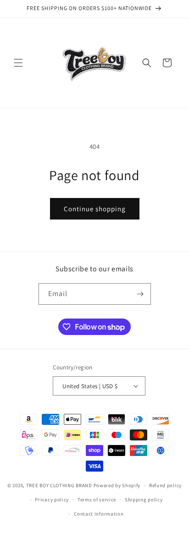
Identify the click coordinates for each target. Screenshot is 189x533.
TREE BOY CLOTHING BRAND (59, 485)
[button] (18, 63)
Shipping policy (144, 499)
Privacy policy (52, 499)
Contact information (98, 514)
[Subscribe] (140, 294)
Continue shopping (95, 208)
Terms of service (97, 499)
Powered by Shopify (117, 485)
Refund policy (165, 485)
